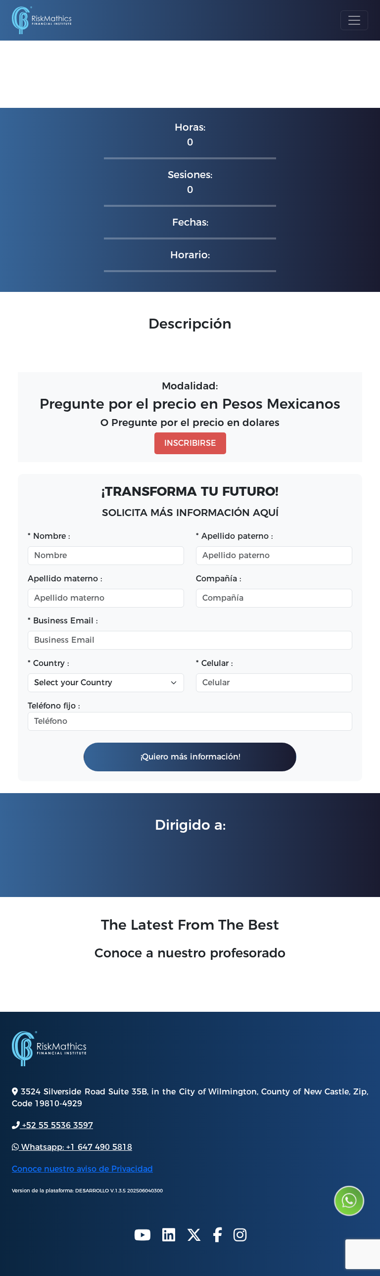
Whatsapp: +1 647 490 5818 (75, 1147)
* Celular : (217, 663)
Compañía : (218, 578)
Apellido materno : (65, 578)
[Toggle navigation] (354, 20)
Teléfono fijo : (54, 705)
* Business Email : (64, 620)
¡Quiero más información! (190, 756)
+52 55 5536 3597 (56, 1125)
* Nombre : (51, 536)
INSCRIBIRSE (190, 443)
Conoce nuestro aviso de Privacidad (82, 1169)
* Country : (48, 663)
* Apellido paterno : (237, 536)
